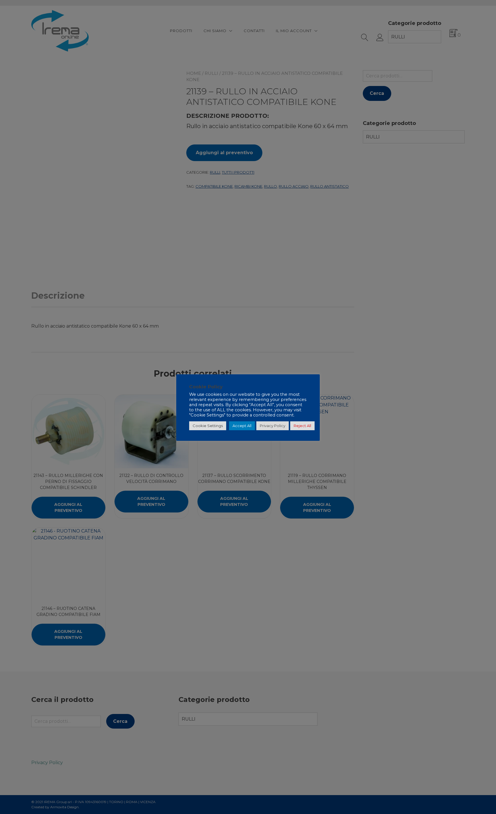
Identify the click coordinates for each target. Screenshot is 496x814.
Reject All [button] (302, 425)
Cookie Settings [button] (208, 425)
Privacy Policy (272, 425)
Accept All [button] (241, 425)
